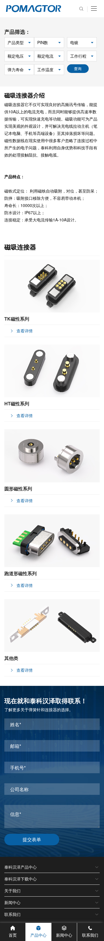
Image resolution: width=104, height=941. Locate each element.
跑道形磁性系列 (20, 573)
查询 (77, 68)
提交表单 (32, 839)
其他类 (11, 658)
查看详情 (24, 331)
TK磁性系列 (16, 318)
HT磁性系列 (16, 403)
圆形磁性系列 (18, 488)
